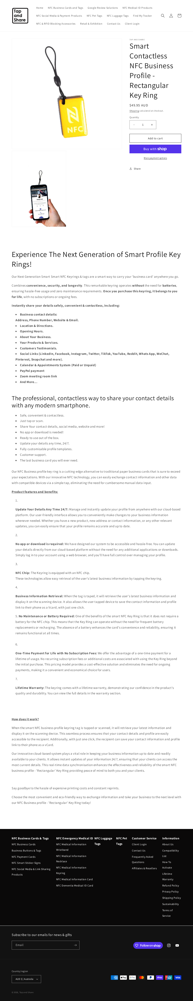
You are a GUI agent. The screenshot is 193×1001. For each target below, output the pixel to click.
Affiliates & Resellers (144, 868)
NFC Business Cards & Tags (30, 838)
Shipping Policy (171, 897)
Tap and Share (26, 992)
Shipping (134, 110)
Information (170, 838)
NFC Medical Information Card (74, 879)
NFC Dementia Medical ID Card (74, 885)
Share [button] (137, 168)
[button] (163, 16)
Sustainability (170, 904)
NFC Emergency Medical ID (74, 838)
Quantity (134, 117)
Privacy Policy (170, 891)
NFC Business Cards (24, 844)
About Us (168, 844)
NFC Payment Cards (23, 856)
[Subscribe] (75, 945)
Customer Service (144, 838)
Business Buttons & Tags (26, 850)
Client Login (139, 844)
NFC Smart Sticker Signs (26, 863)
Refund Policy (170, 885)
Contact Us (138, 850)
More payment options (155, 158)
